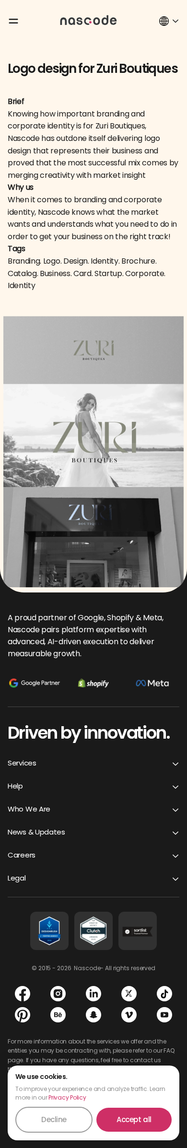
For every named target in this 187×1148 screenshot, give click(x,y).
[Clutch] (93, 931)
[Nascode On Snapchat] (93, 1014)
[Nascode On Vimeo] (129, 1014)
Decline (54, 1119)
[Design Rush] (49, 931)
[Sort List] (137, 931)
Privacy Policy (67, 1097)
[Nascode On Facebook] (22, 993)
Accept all (134, 1119)
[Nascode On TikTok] (164, 993)
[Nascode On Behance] (58, 1014)
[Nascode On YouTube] (164, 1014)
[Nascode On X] (129, 993)
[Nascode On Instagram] (58, 993)
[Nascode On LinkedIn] (93, 993)
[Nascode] (88, 19)
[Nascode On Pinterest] (22, 1014)
